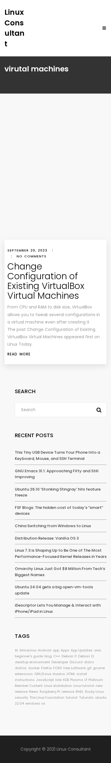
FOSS (57, 668)
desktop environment (32, 662)
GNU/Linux (42, 673)
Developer (60, 662)
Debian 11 (69, 656)
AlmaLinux (28, 650)
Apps (65, 650)
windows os (35, 703)
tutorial (72, 697)
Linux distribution (58, 685)
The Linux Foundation (47, 697)
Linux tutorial (83, 685)
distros (21, 668)
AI (16, 650)
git (89, 668)
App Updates (82, 650)
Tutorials (86, 697)
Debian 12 (86, 656)
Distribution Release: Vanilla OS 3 (47, 538)
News (33, 691)
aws (97, 650)
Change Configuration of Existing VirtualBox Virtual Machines (45, 281)
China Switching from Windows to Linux (53, 526)
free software (74, 668)
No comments (31, 256)
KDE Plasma (73, 679)
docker (34, 668)
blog (48, 656)
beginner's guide (29, 656)
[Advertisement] (55, 181)
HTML (71, 673)
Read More (18, 354)
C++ (56, 656)
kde (58, 679)
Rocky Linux (94, 691)
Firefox (46, 668)
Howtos (59, 673)
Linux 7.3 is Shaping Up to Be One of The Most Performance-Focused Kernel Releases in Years (61, 553)
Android (44, 650)
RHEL (79, 691)
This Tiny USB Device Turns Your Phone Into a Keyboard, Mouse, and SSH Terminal (57, 455)
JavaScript (45, 679)
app (56, 650)
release (68, 691)
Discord (76, 662)
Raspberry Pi (50, 691)
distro (89, 662)
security (21, 697)
